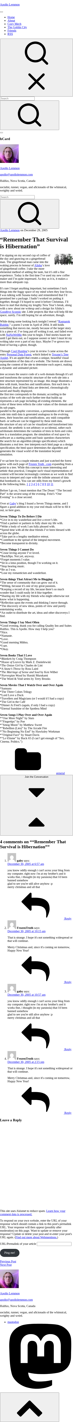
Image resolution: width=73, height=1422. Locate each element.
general (60, 773)
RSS (10, 33)
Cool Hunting (19, 351)
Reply (68, 918)
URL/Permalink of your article (18, 1243)
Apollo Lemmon (10, 4)
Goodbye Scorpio (10, 311)
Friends (11, 30)
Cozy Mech (14, 23)
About (11, 20)
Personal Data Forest (19, 354)
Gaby (13, 503)
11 (52, 484)
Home (11, 17)
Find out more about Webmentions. (36, 1237)
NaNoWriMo (14, 334)
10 (48, 484)
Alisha (38, 265)
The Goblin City (17, 27)
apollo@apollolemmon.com (16, 174)
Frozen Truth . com (40, 464)
